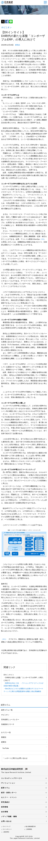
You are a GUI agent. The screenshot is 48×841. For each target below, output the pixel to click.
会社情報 (4, 812)
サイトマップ (6, 826)
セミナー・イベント (9, 797)
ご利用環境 (29, 829)
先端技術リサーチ (7, 724)
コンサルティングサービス (11, 778)
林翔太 (17, 45)
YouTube (5, 748)
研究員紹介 (5, 802)
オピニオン (5, 715)
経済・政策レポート (9, 792)
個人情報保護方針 (31, 826)
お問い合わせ (6, 821)
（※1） (43, 239)
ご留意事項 (6, 832)
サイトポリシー (7, 829)
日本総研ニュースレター (10, 719)
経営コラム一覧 (7, 710)
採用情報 (4, 807)
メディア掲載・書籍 (9, 816)
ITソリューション (8, 783)
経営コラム (5, 788)
